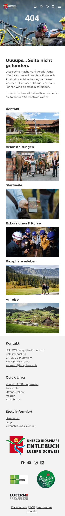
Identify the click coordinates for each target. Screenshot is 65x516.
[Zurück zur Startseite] (10, 6)
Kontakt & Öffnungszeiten (22, 384)
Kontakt (32, 511)
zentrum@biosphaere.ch (21, 365)
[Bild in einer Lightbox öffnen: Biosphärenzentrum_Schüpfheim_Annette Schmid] (32, 127)
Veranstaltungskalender (21, 426)
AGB (32, 507)
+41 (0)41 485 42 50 (17, 361)
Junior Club (13, 388)
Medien (10, 395)
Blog (9, 422)
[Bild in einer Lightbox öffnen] (32, 445)
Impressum (44, 507)
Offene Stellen (15, 392)
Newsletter (13, 418)
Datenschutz (19, 507)
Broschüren (13, 399)
